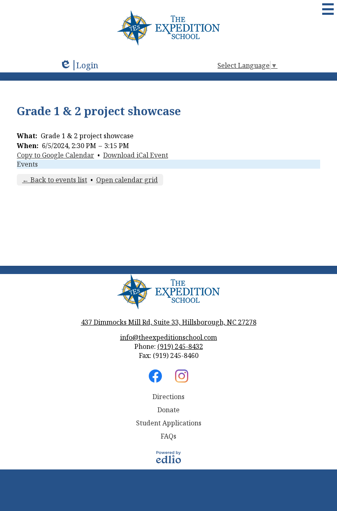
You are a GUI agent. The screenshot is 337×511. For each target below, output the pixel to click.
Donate (168, 409)
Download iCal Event (135, 155)
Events (27, 164)
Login (79, 65)
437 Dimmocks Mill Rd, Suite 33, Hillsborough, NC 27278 (168, 322)
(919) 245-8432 (180, 346)
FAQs (168, 436)
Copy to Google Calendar (55, 155)
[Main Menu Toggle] (328, 9)
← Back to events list (54, 179)
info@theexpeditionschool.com (168, 337)
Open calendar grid (127, 179)
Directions (168, 396)
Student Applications (168, 422)
